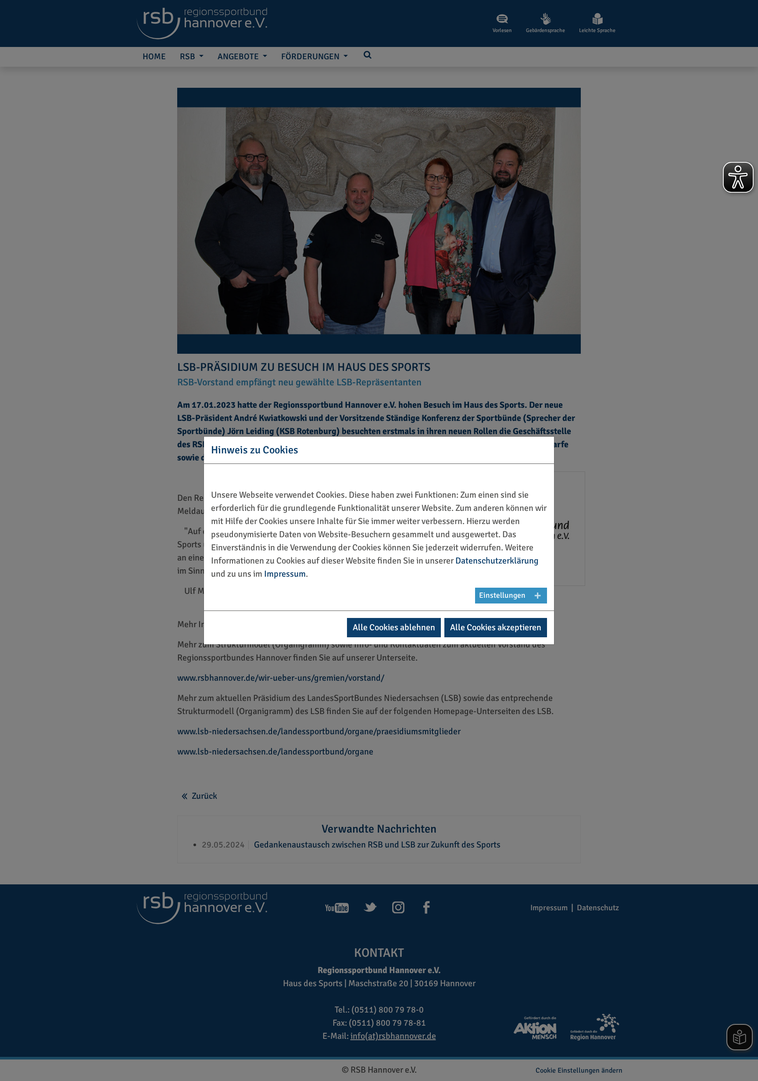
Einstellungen (502, 595)
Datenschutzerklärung (497, 560)
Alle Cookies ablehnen (394, 627)
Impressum (285, 573)
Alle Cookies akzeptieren (495, 627)
